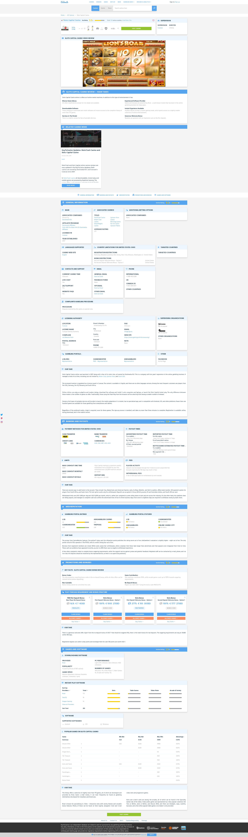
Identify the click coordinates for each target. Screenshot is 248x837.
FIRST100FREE (139, 608)
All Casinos (70, 15)
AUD (109, 443)
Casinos (91, 2)
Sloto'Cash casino (69, 178)
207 (112, 20)
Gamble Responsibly (132, 821)
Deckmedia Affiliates (68, 225)
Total (85, 691)
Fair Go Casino (114, 224)
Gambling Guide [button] (128, 2)
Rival (63, 663)
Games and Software (164, 195)
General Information (87, 195)
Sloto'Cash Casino (99, 218)
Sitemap (144, 821)
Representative (67, 361)
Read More (71, 185)
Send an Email (98, 276)
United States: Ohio (127, 20)
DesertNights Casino (98, 225)
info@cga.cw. (128, 331)
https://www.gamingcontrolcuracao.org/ (136, 337)
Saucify (64, 697)
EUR (95, 443)
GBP (102, 443)
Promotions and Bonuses (143, 195)
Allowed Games (75, 618)
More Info (143, 835)
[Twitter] (1, 415)
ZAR (99, 443)
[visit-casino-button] (73, 28)
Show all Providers (68, 704)
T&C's (121, 821)
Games (106, 2)
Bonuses (98, 2)
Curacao (160, 28)
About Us (104, 821)
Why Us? (112, 2)
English (64, 255)
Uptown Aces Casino (114, 219)
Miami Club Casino (97, 221)
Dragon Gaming (67, 701)
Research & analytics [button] (143, 2)
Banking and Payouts (106, 195)
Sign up (177, 2)
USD (105, 443)
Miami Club (102, 376)
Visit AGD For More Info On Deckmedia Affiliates (74, 228)
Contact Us (113, 821)
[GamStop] (183, 828)
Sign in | (172, 2)
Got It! (152, 835)
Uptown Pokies (115, 226)
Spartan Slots (111, 376)
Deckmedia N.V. (67, 220)
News (119, 2)
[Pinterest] (1, 418)
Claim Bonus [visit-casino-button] (75, 614)
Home (63, 15)
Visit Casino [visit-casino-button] (136, 28)
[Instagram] (1, 422)
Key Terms (75, 622)
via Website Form (67, 337)
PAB (94, 361)
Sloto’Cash (121, 376)
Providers (65, 691)
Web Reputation (124, 195)
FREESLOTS (75, 608)
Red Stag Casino (115, 222)
